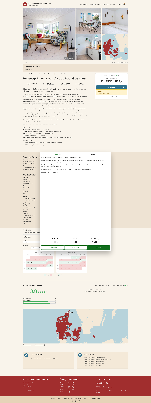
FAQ (85, 398)
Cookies (53, 398)
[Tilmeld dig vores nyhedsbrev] (79, 401)
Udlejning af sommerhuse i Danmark (94, 361)
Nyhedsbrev (74, 398)
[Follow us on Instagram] (75, 401)
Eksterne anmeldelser (109, 75)
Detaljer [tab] (93, 154)
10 (80, 260)
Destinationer (113, 4)
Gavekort (119, 4)
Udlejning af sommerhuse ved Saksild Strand (96, 359)
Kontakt (58, 398)
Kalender (80, 74)
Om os (88, 398)
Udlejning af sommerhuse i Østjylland (94, 363)
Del (114, 62)
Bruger (127, 4)
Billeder (31, 74)
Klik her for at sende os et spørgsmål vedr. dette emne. (45, 359)
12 (47, 260)
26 (47, 265)
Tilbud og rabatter (96, 398)
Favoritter (124, 3)
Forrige (24, 248)
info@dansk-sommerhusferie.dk (104, 387)
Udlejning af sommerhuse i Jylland (93, 365)
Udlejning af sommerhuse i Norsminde (94, 357)
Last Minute (105, 4)
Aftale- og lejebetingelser (111, 97)
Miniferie (99, 4)
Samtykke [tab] (57, 154)
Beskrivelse (47, 74)
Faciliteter (63, 74)
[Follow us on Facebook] (72, 401)
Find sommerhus (84, 4)
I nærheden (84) (28, 69)
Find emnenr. (93, 4)
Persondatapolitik (65, 398)
